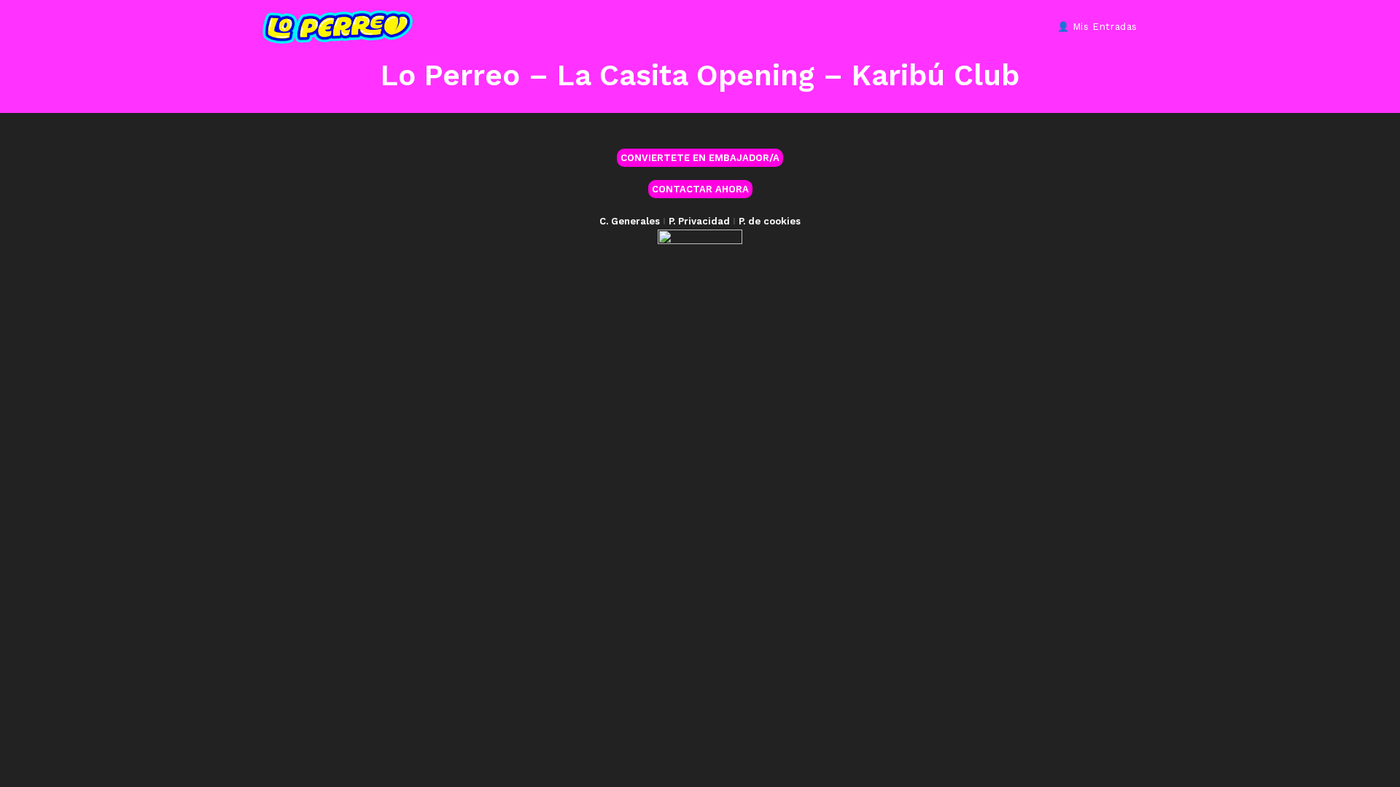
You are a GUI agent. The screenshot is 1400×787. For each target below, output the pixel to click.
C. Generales (629, 221)
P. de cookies (770, 221)
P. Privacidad (699, 221)
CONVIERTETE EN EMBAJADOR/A (700, 157)
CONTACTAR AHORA (700, 189)
